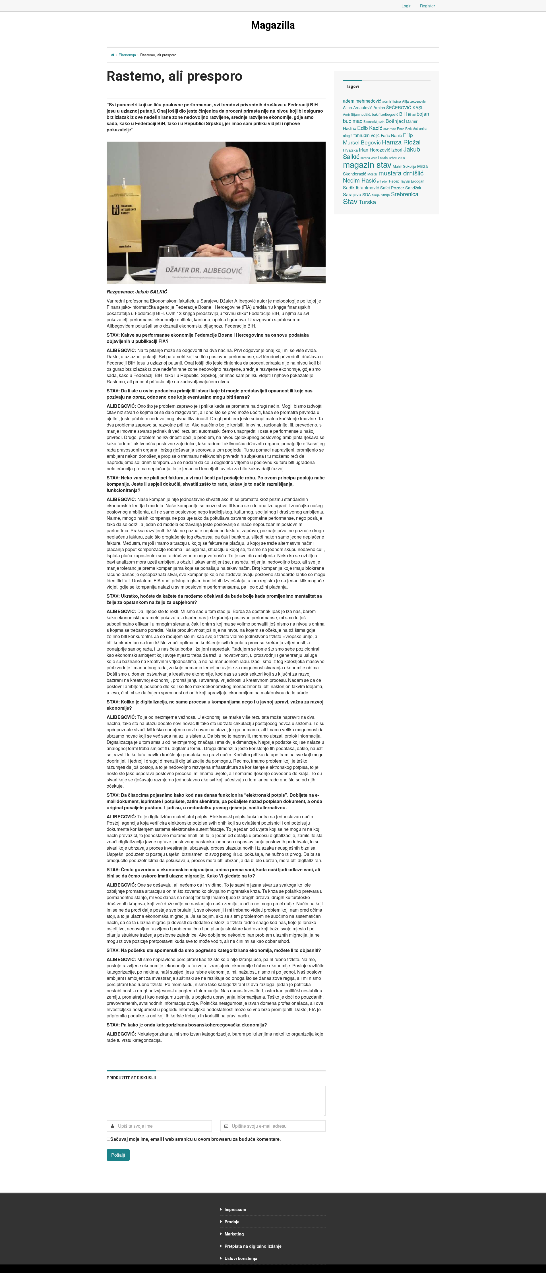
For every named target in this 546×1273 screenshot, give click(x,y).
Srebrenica (404, 194)
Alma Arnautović (357, 107)
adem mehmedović (362, 101)
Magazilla (273, 25)
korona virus (369, 158)
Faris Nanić (391, 135)
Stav (350, 201)
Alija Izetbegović (414, 101)
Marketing (234, 1234)
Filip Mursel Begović (378, 138)
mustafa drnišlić (401, 172)
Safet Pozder (392, 188)
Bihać (411, 114)
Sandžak (413, 188)
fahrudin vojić (366, 135)
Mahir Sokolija (404, 166)
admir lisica (391, 101)
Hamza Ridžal (401, 141)
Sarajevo (352, 194)
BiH (403, 113)
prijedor (382, 181)
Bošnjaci (395, 120)
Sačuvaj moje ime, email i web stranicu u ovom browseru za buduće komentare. (195, 1139)
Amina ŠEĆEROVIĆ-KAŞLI (399, 107)
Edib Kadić (369, 127)
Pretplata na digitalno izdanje (253, 1246)
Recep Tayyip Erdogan (406, 181)
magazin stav (367, 164)
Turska (367, 201)
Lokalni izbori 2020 (391, 157)
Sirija (376, 194)
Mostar (372, 174)
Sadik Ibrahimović (361, 187)
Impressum (235, 1209)
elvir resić (389, 128)
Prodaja (232, 1221)
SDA (366, 194)
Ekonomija (127, 54)
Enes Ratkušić (407, 128)
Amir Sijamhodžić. (357, 114)
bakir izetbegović (385, 114)
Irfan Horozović (374, 149)
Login (406, 6)
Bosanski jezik (373, 121)
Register (427, 6)
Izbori (396, 149)
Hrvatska (350, 150)
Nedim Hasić (359, 180)
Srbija (385, 194)
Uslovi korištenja (241, 1258)
